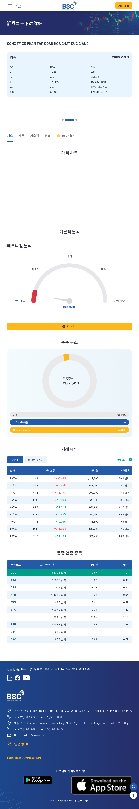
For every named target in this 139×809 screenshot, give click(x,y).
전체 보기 (121, 459)
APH (13, 594)
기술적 (34, 135)
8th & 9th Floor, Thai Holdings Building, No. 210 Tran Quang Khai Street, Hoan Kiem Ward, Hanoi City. (73, 710)
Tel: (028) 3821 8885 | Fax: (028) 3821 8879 (38, 729)
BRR (13, 624)
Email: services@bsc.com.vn (29, 735)
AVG (13, 602)
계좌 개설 (123, 5)
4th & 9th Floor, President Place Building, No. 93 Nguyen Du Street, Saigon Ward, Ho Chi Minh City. (71, 723)
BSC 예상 (68, 135)
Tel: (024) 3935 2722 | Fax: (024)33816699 (38, 717)
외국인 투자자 (36, 459)
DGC (14, 572)
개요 (10, 135)
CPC (13, 639)
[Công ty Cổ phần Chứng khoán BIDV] (70, 5)
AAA (13, 580)
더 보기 (71, 326)
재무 (21, 135)
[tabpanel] (69, 74)
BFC (13, 609)
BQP (13, 617)
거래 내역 (15, 459)
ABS (13, 587)
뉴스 (47, 135)
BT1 (13, 631)
